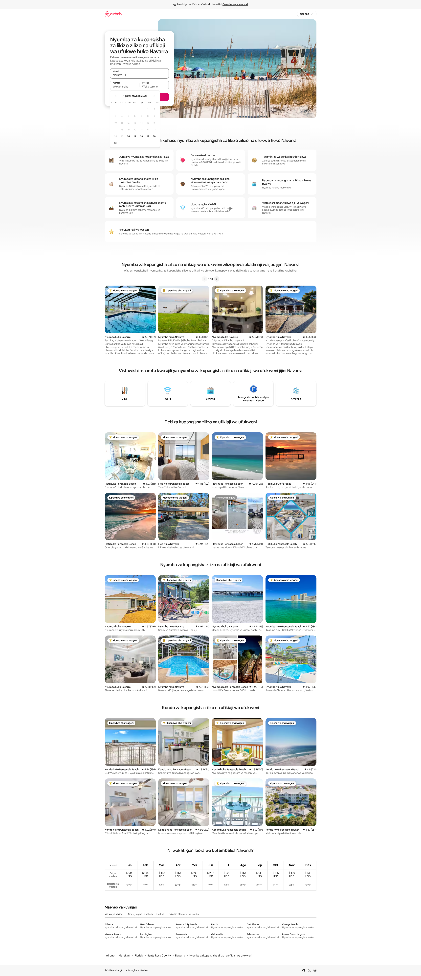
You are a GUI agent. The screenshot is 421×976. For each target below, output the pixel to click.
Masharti (144, 970)
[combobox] (139, 75)
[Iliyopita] (204, 279)
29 (148, 136)
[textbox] (125, 87)
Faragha (132, 970)
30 (154, 136)
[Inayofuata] (216, 279)
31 (115, 143)
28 (141, 136)
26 (128, 136)
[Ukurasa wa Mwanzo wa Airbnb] (113, 14)
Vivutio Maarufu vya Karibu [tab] (184, 914)
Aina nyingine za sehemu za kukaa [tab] (146, 914)
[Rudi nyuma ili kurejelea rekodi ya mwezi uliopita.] (116, 96)
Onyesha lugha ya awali (235, 4)
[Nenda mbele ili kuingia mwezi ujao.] (154, 96)
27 (134, 136)
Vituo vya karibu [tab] (113, 914)
